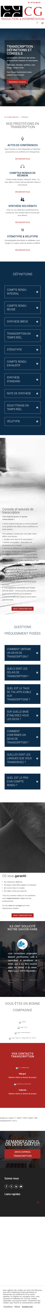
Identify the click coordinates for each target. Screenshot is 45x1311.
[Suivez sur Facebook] (6, 1186)
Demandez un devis (17, 82)
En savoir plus (22, 159)
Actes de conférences (23, 145)
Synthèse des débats (22, 206)
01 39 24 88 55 (34, 2)
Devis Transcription (22, 608)
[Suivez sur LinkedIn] (16, 1186)
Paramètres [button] (8, 1306)
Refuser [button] (17, 1306)
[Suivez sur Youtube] (21, 1186)
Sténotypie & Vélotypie (22, 236)
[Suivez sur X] (11, 1186)
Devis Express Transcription (22, 1153)
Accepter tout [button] (27, 1306)
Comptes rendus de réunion (22, 174)
